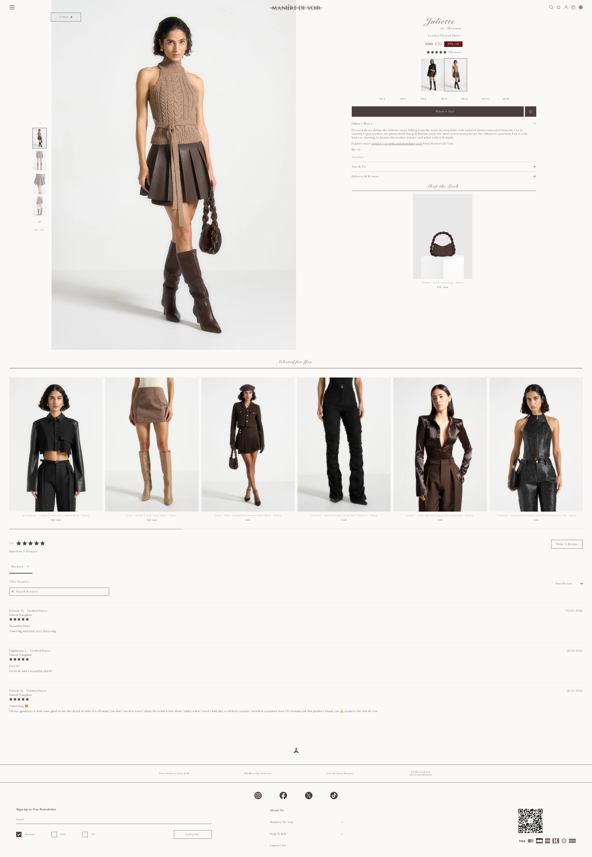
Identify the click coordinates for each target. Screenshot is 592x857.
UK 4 (382, 99)
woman (30, 834)
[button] (39, 138)
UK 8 (423, 99)
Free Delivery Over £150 (174, 773)
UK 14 (485, 99)
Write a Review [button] (567, 544)
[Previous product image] (39, 123)
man (63, 834)
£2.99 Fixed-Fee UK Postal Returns (420, 773)
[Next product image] (39, 221)
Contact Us (278, 845)
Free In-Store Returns (340, 773)
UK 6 (403, 99)
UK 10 (444, 99)
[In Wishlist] (530, 111)
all (93, 834)
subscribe (192, 834)
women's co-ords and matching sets (396, 143)
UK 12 (464, 99)
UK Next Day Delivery (257, 773)
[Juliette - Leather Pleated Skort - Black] (432, 74)
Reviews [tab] (17, 566)
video (64, 17)
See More (358, 156)
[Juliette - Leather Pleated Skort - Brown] (455, 74)
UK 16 (506, 99)
